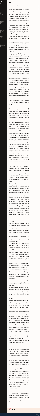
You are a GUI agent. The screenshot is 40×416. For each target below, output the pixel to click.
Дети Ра (1, 13)
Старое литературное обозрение (2, 52)
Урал (0, 32)
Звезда (1, 15)
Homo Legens (1, 36)
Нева (0, 24)
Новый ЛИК (1, 46)
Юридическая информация (38, 415)
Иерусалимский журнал (3, 20)
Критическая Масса (2, 43)
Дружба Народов (2, 14)
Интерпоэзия (1, 22)
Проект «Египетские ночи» (2, 57)
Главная (1, 3)
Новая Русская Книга (2, 45)
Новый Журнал (2, 30)
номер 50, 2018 (17, 5)
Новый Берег (1, 29)
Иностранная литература (3, 21)
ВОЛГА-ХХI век (2, 38)
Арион (1, 37)
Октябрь (1, 47)
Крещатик (1, 23)
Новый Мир (1, 31)
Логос (1, 44)
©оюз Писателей (2, 35)
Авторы (1, 4)
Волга (1, 12)
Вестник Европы (2, 11)
